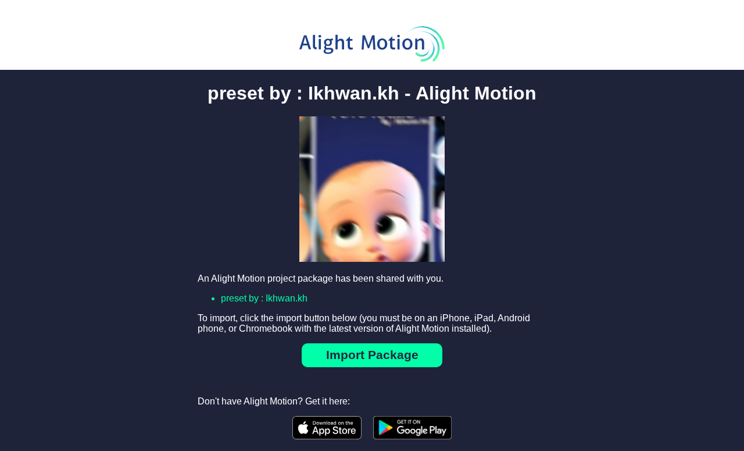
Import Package (372, 354)
